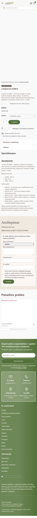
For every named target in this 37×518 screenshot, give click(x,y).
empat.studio (26, 509)
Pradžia (3, 82)
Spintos (16, 82)
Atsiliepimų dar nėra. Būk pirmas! (19, 103)
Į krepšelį (14, 122)
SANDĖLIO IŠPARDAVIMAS (10, 413)
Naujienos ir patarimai (8, 465)
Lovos (3, 420)
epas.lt (12, 511)
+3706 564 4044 (26, 383)
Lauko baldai (5, 426)
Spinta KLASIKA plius (7, 323)
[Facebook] (2, 498)
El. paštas (6, 264)
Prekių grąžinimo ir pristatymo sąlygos (12, 504)
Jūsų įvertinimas (8, 241)
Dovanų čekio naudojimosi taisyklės (11, 506)
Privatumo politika (21, 367)
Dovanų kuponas (6, 449)
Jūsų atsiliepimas (9, 247)
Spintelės (4, 436)
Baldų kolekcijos (10, 82)
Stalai (3, 443)
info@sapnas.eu (10, 383)
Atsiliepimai (5, 468)
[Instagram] (6, 498)
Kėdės (3, 446)
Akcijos (3, 410)
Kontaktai (4, 471)
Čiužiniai (4, 423)
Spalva (3, 115)
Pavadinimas (7, 257)
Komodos (4, 439)
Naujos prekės (6, 416)
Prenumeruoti (18, 361)
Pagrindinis (5, 458)
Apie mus (4, 461)
